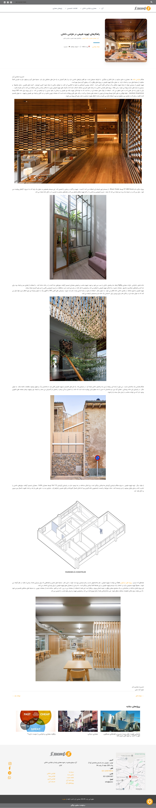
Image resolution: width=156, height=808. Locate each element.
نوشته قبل (140, 696)
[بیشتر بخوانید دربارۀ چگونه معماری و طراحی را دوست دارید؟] (36, 721)
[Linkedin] (5, 2)
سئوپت (64, 799)
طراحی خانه (136, 79)
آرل (98, 38)
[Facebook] (9, 768)
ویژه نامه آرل (70, 780)
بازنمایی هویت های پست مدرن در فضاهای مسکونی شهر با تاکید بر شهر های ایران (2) (122, 735)
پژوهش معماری (92, 38)
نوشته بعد (16, 696)
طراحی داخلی (51, 773)
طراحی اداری (51, 779)
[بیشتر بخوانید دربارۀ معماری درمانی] (78, 721)
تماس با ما (71, 775)
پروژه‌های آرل (70, 783)
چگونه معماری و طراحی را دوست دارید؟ (41, 734)
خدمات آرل (51, 782)
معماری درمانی (93, 734)
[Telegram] (9, 773)
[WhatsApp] (9, 777)
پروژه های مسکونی (126, 583)
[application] (100, 8)
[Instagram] (8, 2)
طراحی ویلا (51, 776)
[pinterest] (11, 2)
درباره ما (71, 772)
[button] (151, 2)
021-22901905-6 (107, 771)
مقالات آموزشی (85, 38)
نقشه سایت (70, 777)
